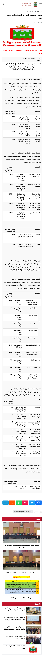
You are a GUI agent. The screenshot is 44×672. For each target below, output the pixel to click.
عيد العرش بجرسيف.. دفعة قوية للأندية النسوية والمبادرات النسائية (14, 628)
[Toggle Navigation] (41, 4)
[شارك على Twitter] (32, 502)
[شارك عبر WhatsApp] (18, 502)
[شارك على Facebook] (38, 502)
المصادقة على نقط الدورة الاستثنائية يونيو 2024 (22, 572)
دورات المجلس (30, 11)
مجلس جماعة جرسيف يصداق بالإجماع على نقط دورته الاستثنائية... (22, 546)
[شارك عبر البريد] (25, 502)
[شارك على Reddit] (12, 502)
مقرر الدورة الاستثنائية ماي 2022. (22, 598)
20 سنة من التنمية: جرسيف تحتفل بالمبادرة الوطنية (15, 637)
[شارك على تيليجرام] (5, 502)
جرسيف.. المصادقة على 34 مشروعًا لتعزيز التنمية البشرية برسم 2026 (14, 618)
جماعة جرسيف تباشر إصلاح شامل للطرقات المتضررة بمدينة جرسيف (15, 609)
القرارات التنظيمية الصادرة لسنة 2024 (15, 647)
